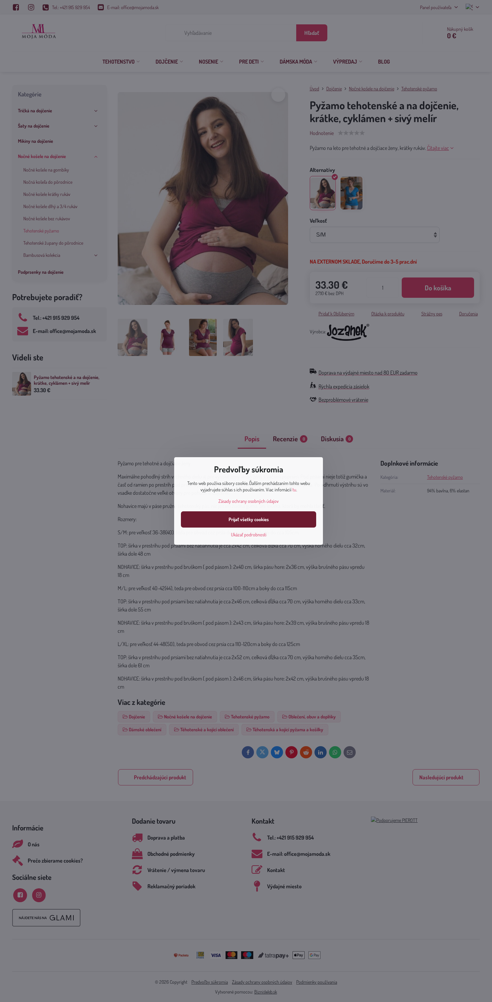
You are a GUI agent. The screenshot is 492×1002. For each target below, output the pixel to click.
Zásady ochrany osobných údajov (248, 501)
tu (294, 489)
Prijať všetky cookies (249, 519)
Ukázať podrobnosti (248, 534)
